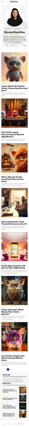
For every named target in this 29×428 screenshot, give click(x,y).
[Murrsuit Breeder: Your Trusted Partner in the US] (14, 202)
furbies (3, 129)
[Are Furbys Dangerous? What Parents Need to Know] (14, 336)
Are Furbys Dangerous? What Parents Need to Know (12, 357)
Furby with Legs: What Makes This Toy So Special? (12, 311)
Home (5, 28)
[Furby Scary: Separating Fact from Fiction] (22, 398)
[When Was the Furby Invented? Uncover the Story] (14, 157)
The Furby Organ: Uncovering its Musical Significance (12, 134)
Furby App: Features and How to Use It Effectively (13, 266)
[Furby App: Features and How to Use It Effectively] (14, 246)
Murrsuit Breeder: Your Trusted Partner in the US (14, 222)
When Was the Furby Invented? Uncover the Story (12, 179)
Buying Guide (6, 396)
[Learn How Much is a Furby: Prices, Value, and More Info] (22, 390)
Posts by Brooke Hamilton (19, 28)
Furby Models (4, 174)
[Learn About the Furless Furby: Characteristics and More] (14, 67)
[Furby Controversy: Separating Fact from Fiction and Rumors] (22, 414)
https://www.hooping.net (14, 34)
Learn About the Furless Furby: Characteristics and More (14, 88)
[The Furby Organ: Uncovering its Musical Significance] (14, 113)
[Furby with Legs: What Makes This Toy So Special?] (14, 290)
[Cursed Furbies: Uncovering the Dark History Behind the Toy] (22, 406)
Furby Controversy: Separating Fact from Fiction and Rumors (9, 415)
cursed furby (4, 83)
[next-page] (13, 369)
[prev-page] (2, 369)
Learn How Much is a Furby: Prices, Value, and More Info (10, 391)
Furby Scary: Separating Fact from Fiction (10, 398)
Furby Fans (4, 263)
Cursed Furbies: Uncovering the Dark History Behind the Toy (9, 407)
